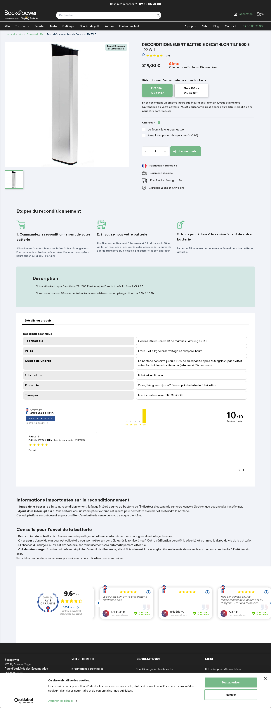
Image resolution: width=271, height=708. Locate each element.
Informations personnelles (87, 668)
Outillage (68, 26)
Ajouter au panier (185, 151)
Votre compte (83, 659)
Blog (216, 26)
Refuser (231, 694)
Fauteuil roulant (129, 26)
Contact (230, 26)
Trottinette (22, 26)
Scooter (40, 26)
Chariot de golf (89, 26)
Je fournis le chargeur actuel (166, 129)
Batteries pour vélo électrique (223, 669)
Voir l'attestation (40, 418)
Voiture (109, 26)
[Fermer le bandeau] (265, 678)
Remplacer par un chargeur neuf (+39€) (173, 135)
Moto (53, 26)
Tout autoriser (231, 682)
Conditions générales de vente (154, 669)
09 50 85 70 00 (149, 4)
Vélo (7, 26)
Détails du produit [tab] (38, 320)
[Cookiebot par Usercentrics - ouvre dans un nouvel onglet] (24, 701)
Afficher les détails (60, 700)
